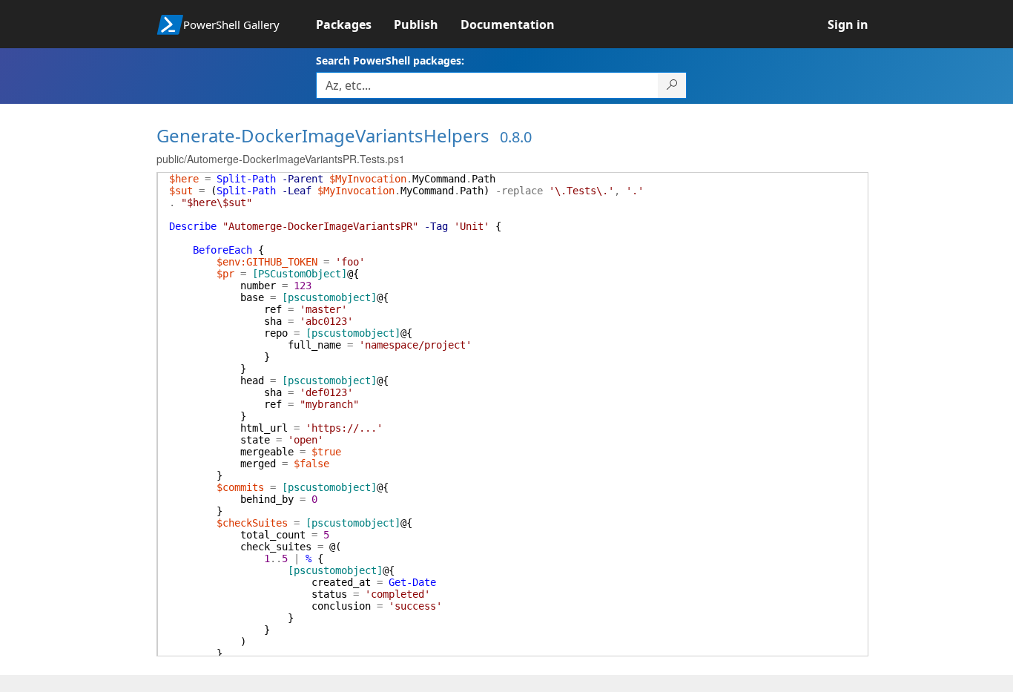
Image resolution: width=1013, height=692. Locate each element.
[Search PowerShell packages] (672, 85)
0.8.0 (516, 137)
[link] (355, 24)
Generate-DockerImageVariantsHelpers (322, 135)
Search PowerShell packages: (390, 60)
